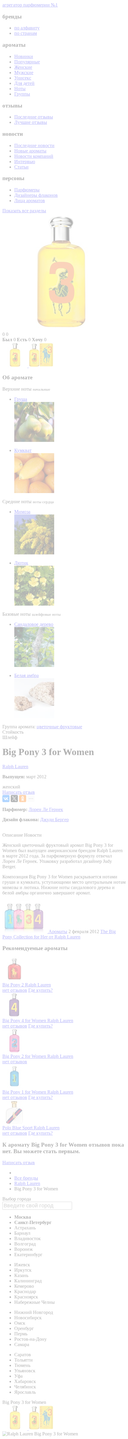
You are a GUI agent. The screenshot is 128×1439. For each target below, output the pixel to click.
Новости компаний (33, 156)
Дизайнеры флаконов (36, 195)
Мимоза (22, 511)
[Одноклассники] (22, 798)
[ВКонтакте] (6, 798)
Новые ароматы (30, 150)
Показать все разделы (24, 210)
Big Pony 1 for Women (24, 1092)
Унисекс (22, 77)
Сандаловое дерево (33, 624)
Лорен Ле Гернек (46, 809)
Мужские (23, 72)
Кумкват (23, 450)
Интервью (24, 161)
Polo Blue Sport (18, 1127)
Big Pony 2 (13, 984)
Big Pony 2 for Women (24, 1056)
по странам (25, 33)
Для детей (24, 83)
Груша (20, 399)
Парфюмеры (27, 189)
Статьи (21, 166)
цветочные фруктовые (59, 726)
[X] (14, 798)
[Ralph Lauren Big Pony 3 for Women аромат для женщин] (15, 365)
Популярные (27, 61)
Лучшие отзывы (30, 122)
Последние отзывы (33, 116)
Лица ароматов (29, 200)
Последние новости (34, 145)
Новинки (23, 56)
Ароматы (58, 931)
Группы (22, 93)
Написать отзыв (18, 792)
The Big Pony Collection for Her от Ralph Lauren (59, 934)
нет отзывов (14, 990)
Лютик (21, 562)
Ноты (20, 88)
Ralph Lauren (15, 766)
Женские (23, 67)
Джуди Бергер (54, 819)
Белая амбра (26, 675)
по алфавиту (27, 27)
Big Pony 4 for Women (24, 1020)
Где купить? (40, 990)
